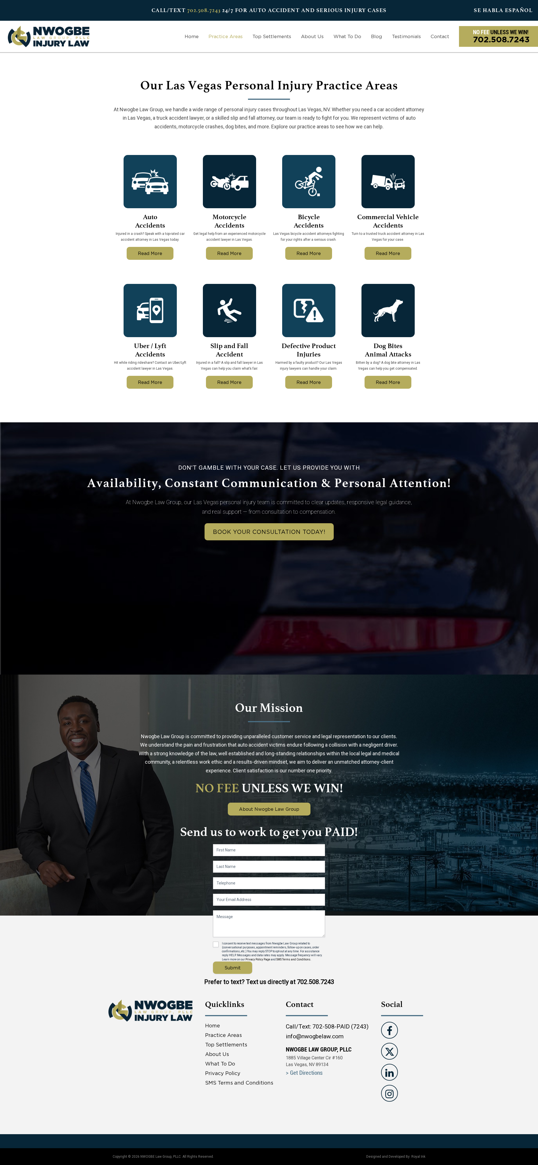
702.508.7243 (204, 10)
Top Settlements (271, 36)
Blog (376, 36)
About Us (312, 36)
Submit (232, 967)
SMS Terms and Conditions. (293, 959)
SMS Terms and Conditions (239, 1082)
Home (192, 36)
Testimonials (406, 36)
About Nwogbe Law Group (269, 809)
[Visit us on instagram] (389, 1093)
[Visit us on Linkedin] (389, 1072)
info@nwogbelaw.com (315, 1036)
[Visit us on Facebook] (389, 1030)
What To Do (347, 36)
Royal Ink (418, 1157)
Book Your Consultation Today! (269, 532)
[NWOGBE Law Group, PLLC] (48, 36)
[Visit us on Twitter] (389, 1051)
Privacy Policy (222, 1073)
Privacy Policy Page (257, 959)
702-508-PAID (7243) (340, 1026)
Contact (440, 36)
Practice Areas (225, 36)
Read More (150, 253)
